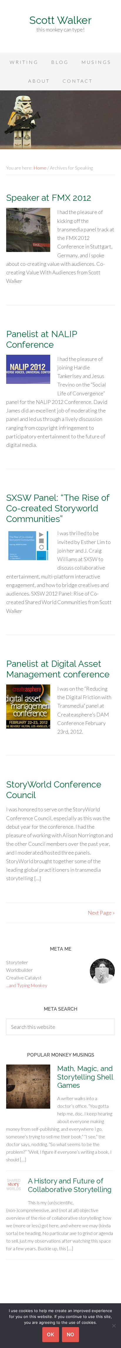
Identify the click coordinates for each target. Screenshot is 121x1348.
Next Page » (101, 912)
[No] (114, 1326)
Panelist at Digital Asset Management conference (58, 669)
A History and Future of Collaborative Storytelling (70, 1185)
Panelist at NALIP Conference (41, 339)
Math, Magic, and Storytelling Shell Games (85, 1077)
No (70, 1334)
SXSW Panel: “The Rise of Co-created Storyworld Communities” (57, 508)
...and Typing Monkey (26, 985)
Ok (50, 1334)
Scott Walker (60, 20)
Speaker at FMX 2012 (48, 198)
